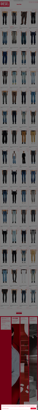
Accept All (33, 408)
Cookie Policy (32, 406)
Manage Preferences (21, 406)
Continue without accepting (5, 408)
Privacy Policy (28, 406)
